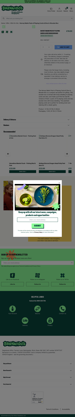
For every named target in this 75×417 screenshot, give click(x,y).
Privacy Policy (38, 232)
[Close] (59, 183)
